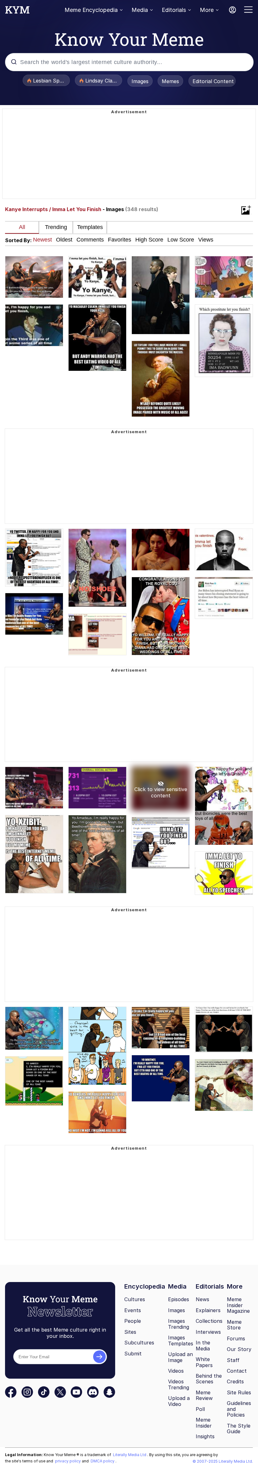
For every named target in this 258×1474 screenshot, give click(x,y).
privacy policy (68, 1461)
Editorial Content (213, 81)
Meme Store (234, 1325)
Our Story (239, 1349)
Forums (236, 1338)
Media (139, 10)
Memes (170, 81)
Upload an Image (180, 1357)
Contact (237, 1371)
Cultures (134, 1299)
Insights (205, 1436)
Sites (130, 1332)
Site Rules (239, 1392)
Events (132, 1310)
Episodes (178, 1299)
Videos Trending (178, 1384)
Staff (233, 1360)
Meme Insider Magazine (238, 1305)
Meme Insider (204, 1423)
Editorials (174, 10)
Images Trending (178, 1324)
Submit (133, 1353)
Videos (176, 1371)
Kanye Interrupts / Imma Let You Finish (53, 209)
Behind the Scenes (209, 1379)
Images (140, 81)
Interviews (208, 1332)
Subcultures (139, 1342)
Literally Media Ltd (130, 1454)
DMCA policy (103, 1461)
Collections (209, 1321)
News (202, 1299)
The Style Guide (238, 1428)
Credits (235, 1381)
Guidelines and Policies (239, 1409)
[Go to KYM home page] (17, 11)
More (206, 10)
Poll (200, 1409)
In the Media (203, 1345)
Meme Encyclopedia (91, 10)
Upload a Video (179, 1401)
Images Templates (180, 1340)
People (132, 1321)
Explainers (208, 1310)
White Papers (204, 1362)
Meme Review (204, 1395)
